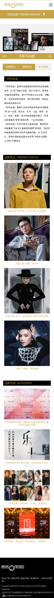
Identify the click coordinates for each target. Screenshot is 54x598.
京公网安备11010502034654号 (18, 596)
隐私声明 (15, 578)
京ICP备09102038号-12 (43, 592)
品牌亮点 (11, 67)
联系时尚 (34, 578)
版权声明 (25, 578)
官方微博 (43, 67)
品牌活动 (27, 67)
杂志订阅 (6, 578)
